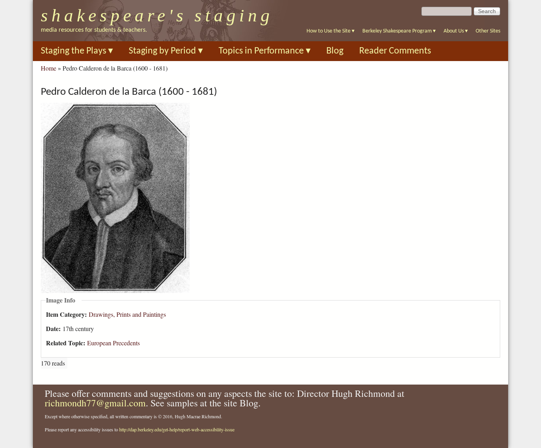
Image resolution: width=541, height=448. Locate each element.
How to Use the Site (330, 31)
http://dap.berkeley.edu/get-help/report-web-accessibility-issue (176, 429)
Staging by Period (166, 51)
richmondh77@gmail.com (95, 402)
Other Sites (488, 31)
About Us (456, 31)
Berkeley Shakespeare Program (399, 31)
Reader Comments (395, 51)
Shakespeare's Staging (157, 15)
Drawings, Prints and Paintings (127, 314)
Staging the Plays (77, 51)
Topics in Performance (265, 51)
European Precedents (113, 343)
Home (48, 68)
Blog (334, 51)
